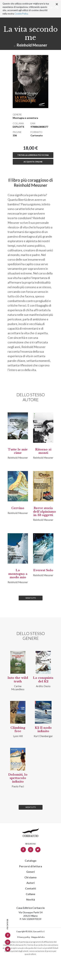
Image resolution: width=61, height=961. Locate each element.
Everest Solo (43, 570)
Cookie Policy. (21, 13)
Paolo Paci (18, 786)
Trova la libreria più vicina (33, 155)
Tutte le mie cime (18, 451)
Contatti (30, 888)
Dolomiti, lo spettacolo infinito (17, 778)
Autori (30, 882)
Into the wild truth (18, 679)
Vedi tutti (30, 598)
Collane (30, 894)
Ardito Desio (43, 686)
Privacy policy (23, 937)
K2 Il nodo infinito (43, 729)
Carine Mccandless (17, 688)
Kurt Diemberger (43, 736)
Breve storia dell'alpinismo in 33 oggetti (44, 511)
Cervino (17, 508)
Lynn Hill (18, 736)
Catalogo (30, 860)
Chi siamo (30, 877)
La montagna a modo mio (17, 574)
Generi (30, 871)
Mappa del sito (38, 937)
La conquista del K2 (43, 679)
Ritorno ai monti (43, 451)
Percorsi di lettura (30, 866)
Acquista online (33, 161)
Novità (30, 899)
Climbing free (18, 729)
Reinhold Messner (32, 45)
